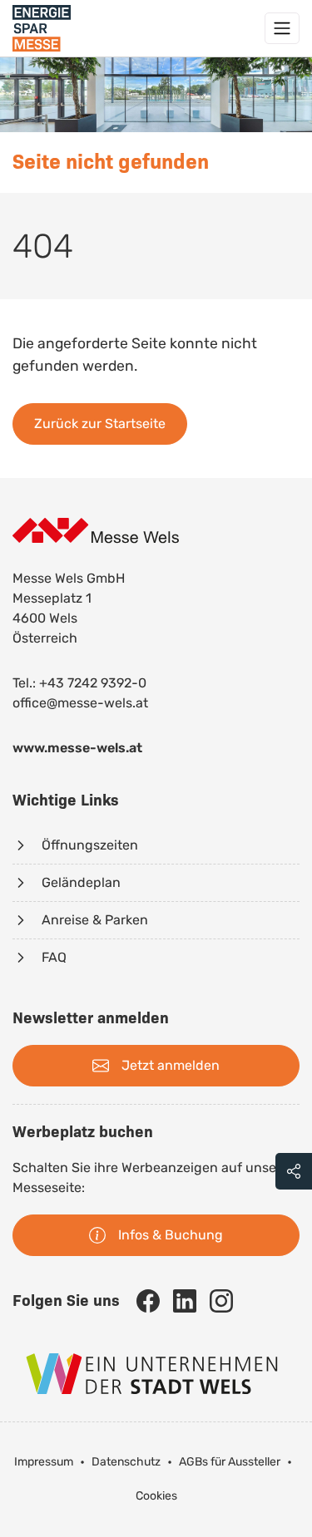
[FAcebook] (148, 1301)
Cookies (156, 1496)
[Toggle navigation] (282, 28)
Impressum (43, 1462)
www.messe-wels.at (77, 748)
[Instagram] (221, 1301)
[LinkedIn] (184, 1301)
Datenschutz (126, 1462)
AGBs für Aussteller (229, 1462)
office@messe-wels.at (80, 703)
